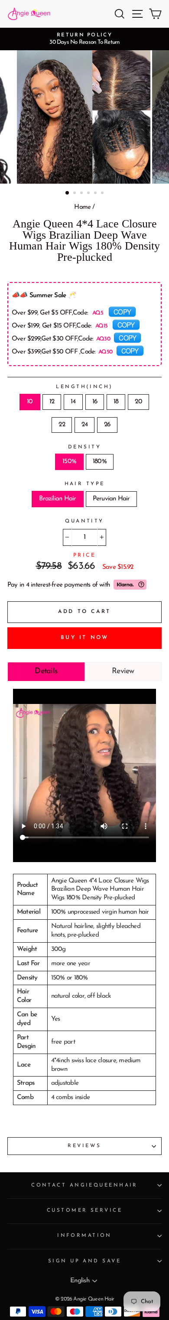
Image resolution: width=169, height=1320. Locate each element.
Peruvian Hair (111, 499)
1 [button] (67, 193)
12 (51, 402)
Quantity (84, 521)
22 (61, 425)
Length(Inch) (84, 386)
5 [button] (96, 193)
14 (73, 402)
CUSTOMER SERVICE (84, 1210)
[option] (84, 39)
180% (100, 461)
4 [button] (89, 193)
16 (94, 402)
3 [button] (82, 193)
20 (138, 402)
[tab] (46, 671)
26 (107, 425)
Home (82, 207)
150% (69, 461)
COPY (122, 311)
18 (116, 402)
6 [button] (103, 193)
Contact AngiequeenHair (84, 1185)
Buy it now (85, 637)
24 (84, 425)
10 (29, 402)
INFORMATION (84, 1235)
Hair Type (85, 483)
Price (84, 555)
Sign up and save (84, 1261)
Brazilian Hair (57, 499)
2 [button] (75, 193)
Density (84, 447)
